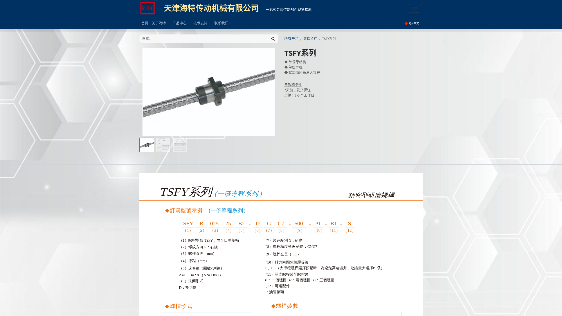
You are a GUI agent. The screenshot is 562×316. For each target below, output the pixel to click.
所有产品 (291, 38)
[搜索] (273, 38)
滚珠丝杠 (310, 38)
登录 (414, 8)
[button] (149, 92)
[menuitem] (144, 23)
